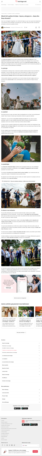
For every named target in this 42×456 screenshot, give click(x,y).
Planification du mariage (6, 345)
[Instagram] (9, 445)
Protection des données (5, 425)
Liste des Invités (5, 392)
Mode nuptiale (5, 365)
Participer (35, 451)
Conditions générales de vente (6, 423)
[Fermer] (39, 449)
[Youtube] (12, 445)
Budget (3, 399)
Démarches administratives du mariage (9, 352)
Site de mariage (4, 439)
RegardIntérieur (35, 55)
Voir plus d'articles (20, 332)
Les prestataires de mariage (8, 361)
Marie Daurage (7, 27)
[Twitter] (5, 445)
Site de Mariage (5, 402)
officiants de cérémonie (12, 269)
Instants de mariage (6, 380)
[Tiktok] (14, 445)
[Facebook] (2, 445)
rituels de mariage (7, 59)
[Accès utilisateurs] (40, 1)
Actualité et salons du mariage (8, 348)
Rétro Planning (5, 389)
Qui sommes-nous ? (4, 434)
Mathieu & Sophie (35, 264)
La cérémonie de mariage (7, 355)
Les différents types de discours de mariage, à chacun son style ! (25, 320)
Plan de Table (5, 395)
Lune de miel (4, 371)
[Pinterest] (7, 445)
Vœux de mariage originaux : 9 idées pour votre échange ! (22, 181)
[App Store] (26, 425)
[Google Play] (34, 425)
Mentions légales (4, 422)
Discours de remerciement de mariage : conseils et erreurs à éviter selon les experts (8, 320)
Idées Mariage (4, 4)
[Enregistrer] (39, 27)
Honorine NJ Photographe (33, 206)
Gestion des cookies (5, 426)
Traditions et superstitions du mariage (21, 4)
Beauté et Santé (5, 368)
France (25, 445)
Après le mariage (5, 374)
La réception (4, 358)
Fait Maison (4, 377)
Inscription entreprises (5, 433)
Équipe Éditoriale (4, 436)
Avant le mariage (11, 4)
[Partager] (36, 27)
